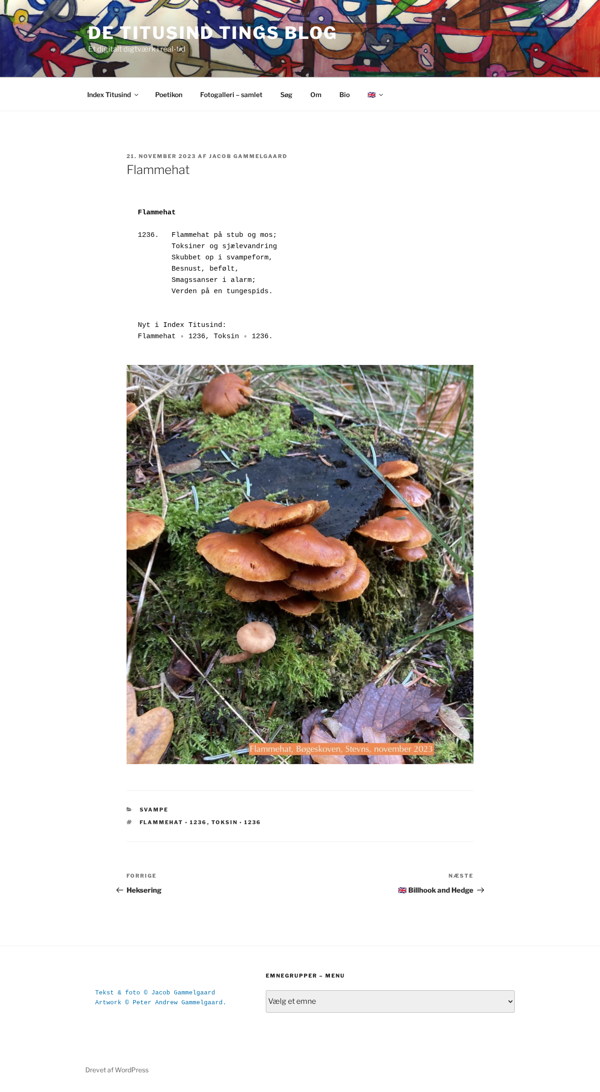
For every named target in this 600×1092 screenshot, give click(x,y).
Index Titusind (109, 95)
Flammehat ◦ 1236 (173, 822)
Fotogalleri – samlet (231, 95)
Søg (286, 95)
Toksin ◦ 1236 (236, 822)
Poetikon (168, 95)
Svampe (154, 809)
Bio (344, 95)
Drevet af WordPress (117, 1070)
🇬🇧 (371, 95)
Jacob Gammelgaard (248, 156)
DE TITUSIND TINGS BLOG (213, 33)
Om (316, 95)
